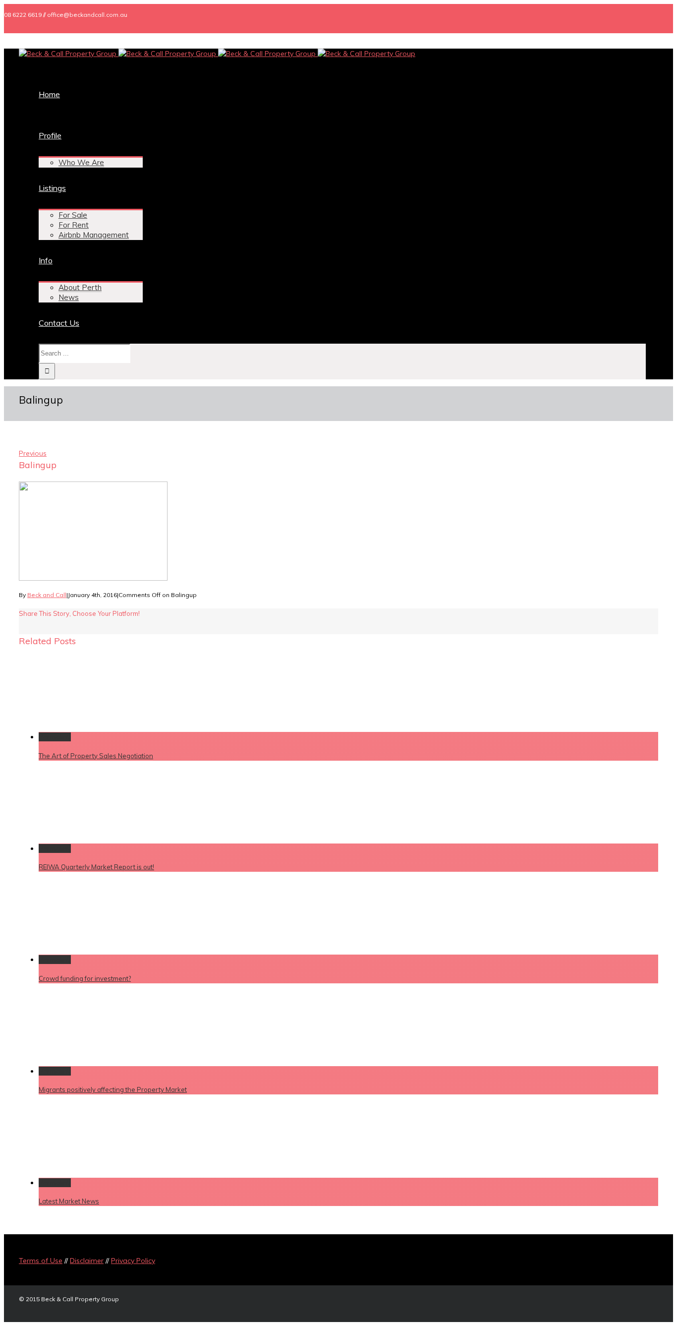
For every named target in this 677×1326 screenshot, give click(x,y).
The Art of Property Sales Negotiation (96, 756)
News (68, 297)
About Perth (80, 287)
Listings (52, 188)
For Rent (73, 225)
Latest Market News (69, 1201)
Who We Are (81, 162)
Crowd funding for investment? (85, 978)
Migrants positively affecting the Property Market (113, 1089)
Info (46, 260)
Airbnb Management (93, 235)
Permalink (55, 736)
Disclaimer (87, 1260)
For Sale (72, 215)
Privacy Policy (133, 1260)
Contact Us (59, 323)
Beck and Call (46, 595)
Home (49, 94)
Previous (33, 453)
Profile (50, 135)
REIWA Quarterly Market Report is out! (96, 867)
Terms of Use (40, 1260)
